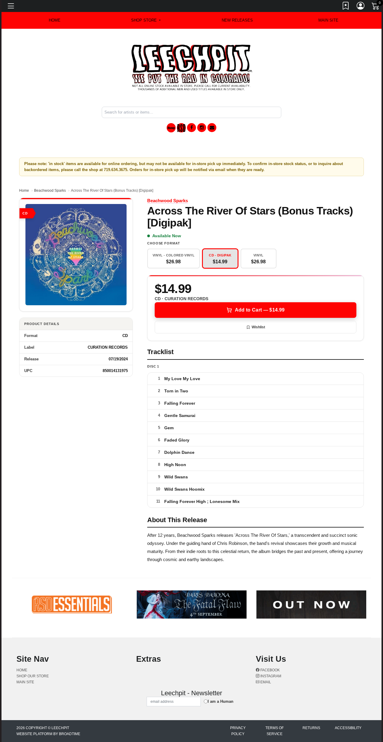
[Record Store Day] (181, 128)
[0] (376, 7)
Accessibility (348, 728)
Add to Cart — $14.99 (260, 309)
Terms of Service (274, 731)
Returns (311, 728)
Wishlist (258, 327)
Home (24, 190)
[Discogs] (171, 128)
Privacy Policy (238, 731)
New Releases (237, 20)
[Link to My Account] (361, 6)
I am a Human (220, 701)
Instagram (270, 676)
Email (265, 682)
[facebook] (191, 128)
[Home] (192, 67)
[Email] (212, 128)
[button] (145, 20)
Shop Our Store (32, 676)
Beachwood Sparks (50, 190)
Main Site (328, 20)
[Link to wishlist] (346, 6)
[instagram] (202, 128)
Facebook (269, 670)
